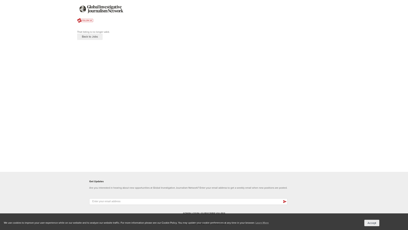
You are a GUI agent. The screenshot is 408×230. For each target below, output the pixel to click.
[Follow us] (85, 21)
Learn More (262, 222)
